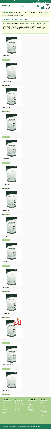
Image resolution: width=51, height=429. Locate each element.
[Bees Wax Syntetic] (12, 70)
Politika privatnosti (19, 402)
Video (46, 12)
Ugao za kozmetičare (7, 15)
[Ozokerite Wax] (12, 250)
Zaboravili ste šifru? (30, 406)
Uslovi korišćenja (19, 404)
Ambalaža (29, 12)
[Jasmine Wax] (12, 44)
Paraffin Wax (6, 287)
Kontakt (17, 409)
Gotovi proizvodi (18, 15)
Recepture (41, 12)
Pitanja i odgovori (19, 407)
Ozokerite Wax (6, 261)
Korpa (29, 402)
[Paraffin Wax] (12, 276)
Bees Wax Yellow (6, 133)
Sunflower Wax (6, 390)
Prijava (29, 404)
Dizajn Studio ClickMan (35, 426)
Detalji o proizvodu (5, 59)
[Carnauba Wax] (12, 173)
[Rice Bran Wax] (12, 302)
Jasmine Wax (6, 55)
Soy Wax (5, 339)
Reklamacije (18, 406)
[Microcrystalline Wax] (12, 225)
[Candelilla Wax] (12, 147)
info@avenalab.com (44, 1)
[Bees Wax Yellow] (12, 122)
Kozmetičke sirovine (7, 12)
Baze (20, 12)
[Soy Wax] (12, 328)
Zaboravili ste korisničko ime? (31, 410)
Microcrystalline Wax (7, 236)
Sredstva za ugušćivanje (17, 19)
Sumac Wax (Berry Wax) (8, 364)
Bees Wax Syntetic (7, 81)
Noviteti (35, 12)
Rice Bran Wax (6, 313)
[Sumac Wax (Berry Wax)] (12, 353)
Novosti (4, 416)
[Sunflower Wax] (12, 379)
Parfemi (24, 12)
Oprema (5, 411)
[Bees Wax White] (12, 96)
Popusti (16, 12)
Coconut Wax (6, 210)
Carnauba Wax (6, 184)
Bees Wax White (6, 107)
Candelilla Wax (6, 158)
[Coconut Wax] (12, 199)
